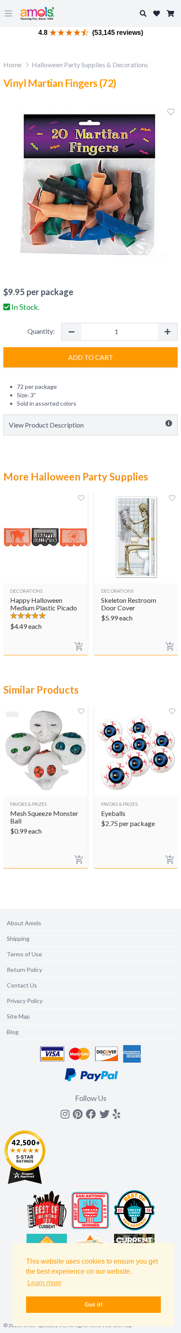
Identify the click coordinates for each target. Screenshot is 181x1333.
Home (12, 65)
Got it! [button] (94, 1304)
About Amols (24, 923)
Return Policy (24, 969)
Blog (13, 1031)
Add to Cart (90, 357)
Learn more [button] (44, 1282)
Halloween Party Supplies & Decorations (90, 65)
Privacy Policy (25, 1000)
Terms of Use (24, 954)
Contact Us (22, 985)
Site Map (18, 1016)
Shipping (18, 938)
